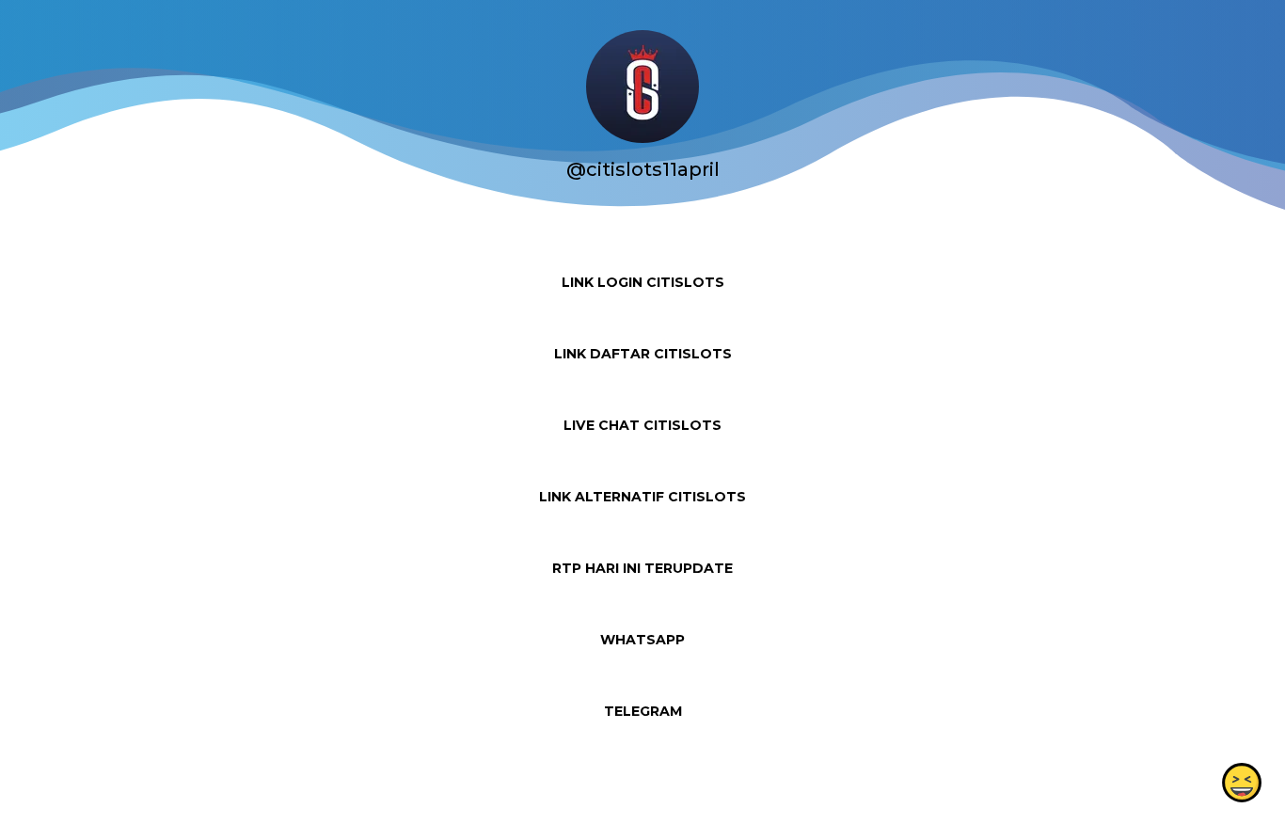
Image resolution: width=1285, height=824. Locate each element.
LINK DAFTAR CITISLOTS (643, 353)
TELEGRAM (643, 711)
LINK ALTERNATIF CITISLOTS (642, 496)
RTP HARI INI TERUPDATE (642, 568)
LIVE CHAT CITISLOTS (642, 425)
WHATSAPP (642, 639)
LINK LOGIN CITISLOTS (643, 282)
